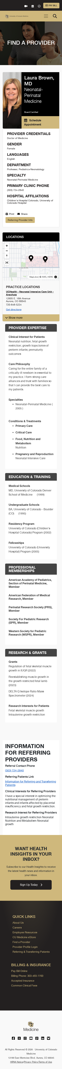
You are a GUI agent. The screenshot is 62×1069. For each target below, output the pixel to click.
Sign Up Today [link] (29, 884)
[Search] (55, 16)
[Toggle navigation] (46, 16)
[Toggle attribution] (56, 277)
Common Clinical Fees (24, 985)
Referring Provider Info (20, 220)
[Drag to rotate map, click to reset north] (6, 255)
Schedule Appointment (32, 122)
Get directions (13, 309)
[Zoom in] (6, 245)
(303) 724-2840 (14, 770)
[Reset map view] (6, 262)
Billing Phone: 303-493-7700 (27, 975)
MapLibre (33, 277)
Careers (17, 927)
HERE (50, 277)
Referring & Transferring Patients (31, 951)
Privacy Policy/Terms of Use (38, 1062)
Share (24, 214)
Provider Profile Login (25, 946)
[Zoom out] (6, 250)
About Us (18, 922)
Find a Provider (21, 942)
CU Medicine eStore (24, 937)
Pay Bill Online (19, 970)
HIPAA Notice (16, 1062)
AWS (44, 277)
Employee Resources (25, 932)
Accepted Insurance (22, 980)
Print (11, 214)
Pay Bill (53, 5)
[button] (31, 258)
